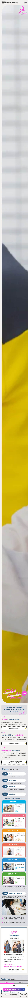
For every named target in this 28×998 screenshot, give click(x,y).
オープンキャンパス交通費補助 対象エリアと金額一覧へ (14, 762)
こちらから (14, 969)
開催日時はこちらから (14, 728)
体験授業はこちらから (14, 743)
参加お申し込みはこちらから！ (13, 989)
